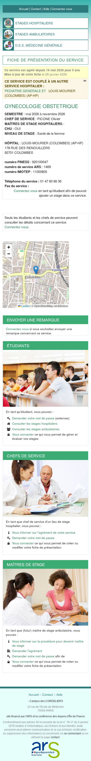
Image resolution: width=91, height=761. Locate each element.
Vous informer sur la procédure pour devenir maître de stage (47, 643)
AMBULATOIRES (35, 34)
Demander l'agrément (27, 651)
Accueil (23, 9)
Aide (46, 9)
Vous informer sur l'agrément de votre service (43, 532)
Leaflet (25, 306)
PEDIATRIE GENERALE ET (25, 90)
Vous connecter (23, 434)
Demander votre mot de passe (33, 418)
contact (55, 737)
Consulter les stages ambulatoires (35, 429)
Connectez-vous (61, 9)
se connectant (72, 733)
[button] (36, 270)
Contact (36, 9)
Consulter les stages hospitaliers (34, 423)
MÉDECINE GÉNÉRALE (38, 45)
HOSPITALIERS (34, 23)
